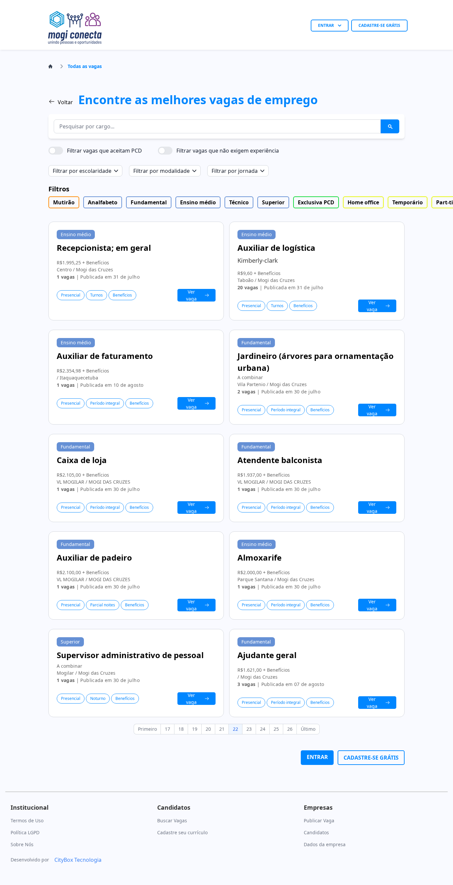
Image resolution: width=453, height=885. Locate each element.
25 (276, 729)
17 (167, 729)
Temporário (407, 202)
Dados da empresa (325, 844)
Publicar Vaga (319, 820)
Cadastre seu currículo (182, 832)
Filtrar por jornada (235, 170)
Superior (273, 202)
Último (308, 729)
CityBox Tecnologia (77, 859)
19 (194, 729)
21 (222, 729)
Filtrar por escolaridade (82, 170)
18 (181, 729)
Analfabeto (102, 202)
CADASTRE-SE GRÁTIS (379, 25)
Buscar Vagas (172, 820)
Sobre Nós (22, 844)
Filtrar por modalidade (161, 170)
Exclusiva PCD (316, 202)
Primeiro (147, 729)
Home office (363, 202)
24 (262, 729)
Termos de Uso (27, 820)
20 (208, 729)
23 (249, 729)
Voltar (65, 102)
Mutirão (64, 202)
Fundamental (149, 202)
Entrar (317, 757)
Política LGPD (25, 832)
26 (289, 729)
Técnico (239, 202)
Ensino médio (198, 202)
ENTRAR (326, 25)
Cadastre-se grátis (371, 757)
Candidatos (316, 832)
